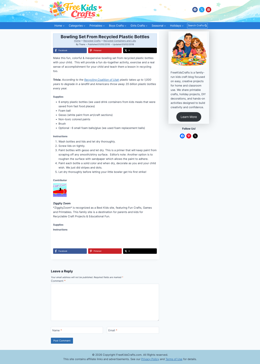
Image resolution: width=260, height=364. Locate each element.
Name (57, 330)
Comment (58, 281)
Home (77, 40)
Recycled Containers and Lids (119, 40)
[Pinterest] (208, 9)
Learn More (189, 117)
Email (112, 330)
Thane (82, 44)
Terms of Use (173, 359)
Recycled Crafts (92, 40)
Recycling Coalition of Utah (101, 79)
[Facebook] (195, 9)
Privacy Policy (150, 359)
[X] (201, 9)
